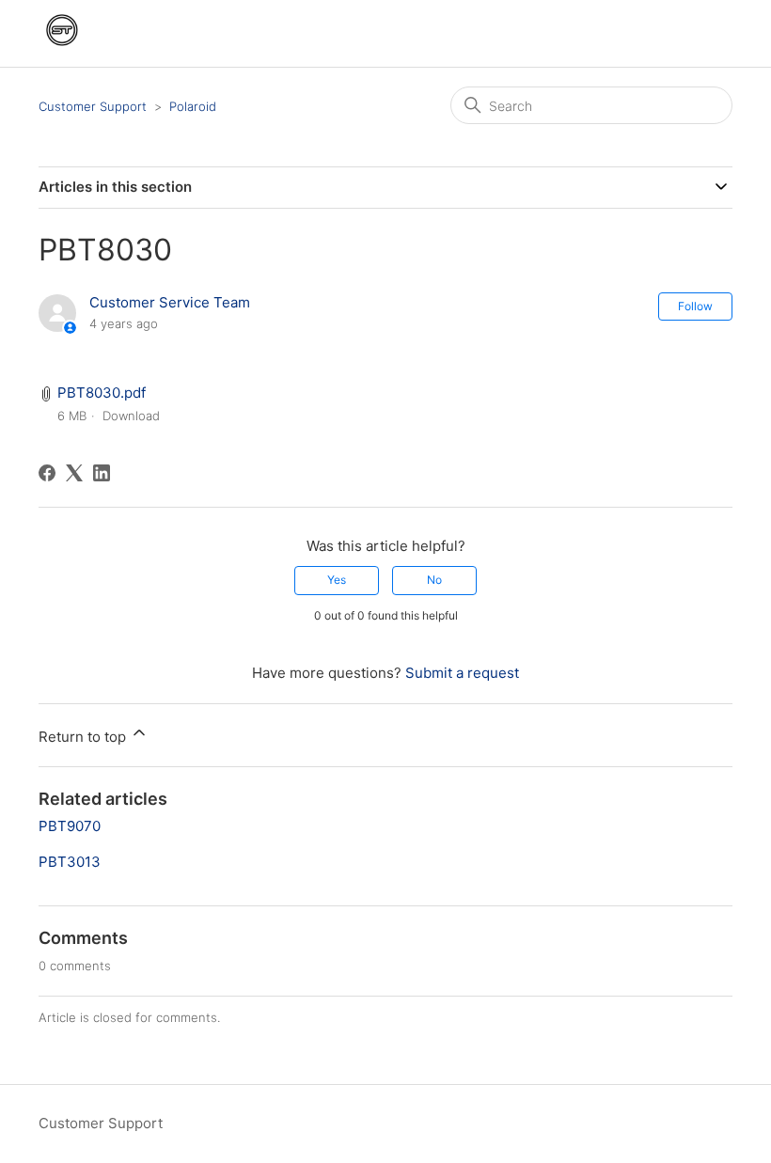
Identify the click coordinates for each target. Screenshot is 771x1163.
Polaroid (192, 106)
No (434, 580)
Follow (695, 306)
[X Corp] (74, 472)
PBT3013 (70, 862)
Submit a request (462, 673)
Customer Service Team (169, 302)
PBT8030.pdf (101, 392)
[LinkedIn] (101, 472)
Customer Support (93, 106)
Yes (336, 580)
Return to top (84, 737)
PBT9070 (70, 826)
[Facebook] (47, 472)
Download (131, 415)
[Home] (62, 48)
